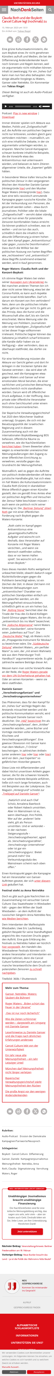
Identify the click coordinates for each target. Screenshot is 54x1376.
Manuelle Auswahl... (11, 1367)
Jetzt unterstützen (27, 1231)
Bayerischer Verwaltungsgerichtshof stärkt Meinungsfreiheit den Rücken (23, 1081)
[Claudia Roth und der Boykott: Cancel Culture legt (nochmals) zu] (44, 42)
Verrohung (42, 1168)
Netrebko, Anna (30, 1163)
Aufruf (27, 1302)
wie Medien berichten (15, 918)
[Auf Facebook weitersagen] (27, 42)
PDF (18, 39)
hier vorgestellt (11, 947)
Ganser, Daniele (10, 1158)
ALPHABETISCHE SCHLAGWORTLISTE (27, 1326)
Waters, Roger (9, 1173)
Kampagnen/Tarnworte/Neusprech (21, 1141)
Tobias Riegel (24, 31)
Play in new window (25, 113)
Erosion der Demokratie (33, 1136)
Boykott (6, 1154)
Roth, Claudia (9, 1168)
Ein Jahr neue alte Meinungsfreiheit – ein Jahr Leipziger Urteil (21, 1058)
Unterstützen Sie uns (27, 3)
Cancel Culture (20, 1154)
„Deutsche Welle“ (12, 636)
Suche (50, 10)
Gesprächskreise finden (27, 1307)
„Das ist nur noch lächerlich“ (22, 1013)
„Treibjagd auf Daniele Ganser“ (20, 793)
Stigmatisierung (26, 1168)
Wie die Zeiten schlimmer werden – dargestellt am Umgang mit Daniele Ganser (25, 1022)
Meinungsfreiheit (11, 1163)
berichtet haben (11, 446)
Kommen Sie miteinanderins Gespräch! (35, 1289)
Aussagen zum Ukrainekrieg (27, 282)
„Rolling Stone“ (16, 610)
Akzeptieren (39, 1372)
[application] (27, 106)
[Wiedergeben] (5, 106)
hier (22, 188)
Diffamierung (36, 1154)
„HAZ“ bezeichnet (30, 721)
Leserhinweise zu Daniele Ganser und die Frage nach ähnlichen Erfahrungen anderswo (25, 1036)
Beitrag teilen (10, 39)
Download (8, 117)
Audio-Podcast (10, 1136)
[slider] (46, 106)
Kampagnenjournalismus (34, 1158)
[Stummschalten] (40, 106)
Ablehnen (14, 1372)
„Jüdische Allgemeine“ (20, 625)
